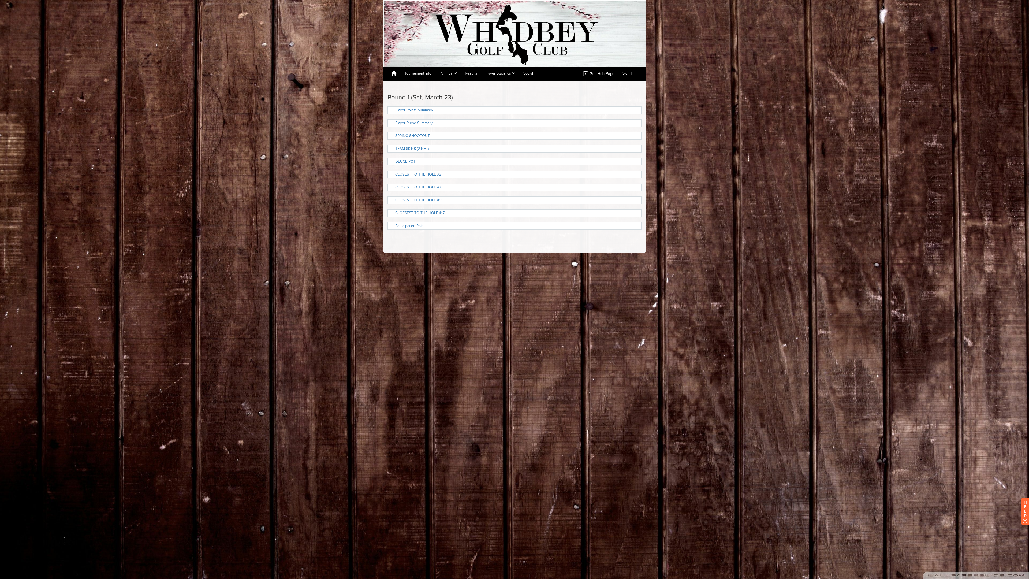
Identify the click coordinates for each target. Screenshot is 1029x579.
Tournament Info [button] (418, 73)
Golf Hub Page (601, 73)
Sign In (628, 73)
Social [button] (528, 73)
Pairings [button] (446, 73)
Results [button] (471, 73)
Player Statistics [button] (498, 73)
